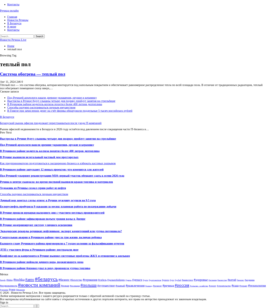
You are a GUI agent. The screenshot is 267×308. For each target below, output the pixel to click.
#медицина (249, 280)
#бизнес (64, 280)
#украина (4, 290)
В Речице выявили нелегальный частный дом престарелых (39, 157)
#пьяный (120, 285)
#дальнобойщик (116, 279)
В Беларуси (14, 23)
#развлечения (135, 285)
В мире (11, 26)
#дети (145, 280)
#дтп (172, 280)
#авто (29, 280)
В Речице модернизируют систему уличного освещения (36, 225)
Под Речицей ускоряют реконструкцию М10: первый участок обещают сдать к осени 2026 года (62, 175)
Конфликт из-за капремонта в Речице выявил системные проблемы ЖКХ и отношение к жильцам (65, 255)
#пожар (65, 285)
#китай (232, 280)
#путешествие (106, 285)
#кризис (240, 280)
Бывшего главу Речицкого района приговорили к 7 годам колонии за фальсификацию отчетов (62, 243)
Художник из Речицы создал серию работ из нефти (33, 188)
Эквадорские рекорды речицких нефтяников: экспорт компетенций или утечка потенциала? (61, 231)
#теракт (243, 285)
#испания (213, 280)
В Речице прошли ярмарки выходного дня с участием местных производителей (52, 212)
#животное (187, 280)
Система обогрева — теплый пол (32, 74)
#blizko (9, 280)
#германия (90, 280)
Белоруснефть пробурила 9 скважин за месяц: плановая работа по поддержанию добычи (58, 206)
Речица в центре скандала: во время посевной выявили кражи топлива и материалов (56, 181)
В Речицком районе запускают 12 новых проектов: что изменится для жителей (52, 169)
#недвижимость (8, 285)
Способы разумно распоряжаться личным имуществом (41, 107)
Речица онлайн (9, 10)
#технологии (257, 285)
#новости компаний (39, 285)
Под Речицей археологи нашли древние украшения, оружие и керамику (52, 97)
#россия (182, 285)
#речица (168, 285)
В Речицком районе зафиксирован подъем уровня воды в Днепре (42, 218)
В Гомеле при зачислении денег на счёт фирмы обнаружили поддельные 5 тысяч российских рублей (69, 110)
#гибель (102, 279)
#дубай (178, 280)
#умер (12, 289)
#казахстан (222, 280)
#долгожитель (155, 280)
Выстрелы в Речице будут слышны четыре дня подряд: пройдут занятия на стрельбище (61, 100)
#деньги (137, 279)
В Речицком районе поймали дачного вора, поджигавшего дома (41, 262)
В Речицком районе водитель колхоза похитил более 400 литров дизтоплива (54, 104)
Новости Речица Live (13, 39)
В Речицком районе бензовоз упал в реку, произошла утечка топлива (45, 268)
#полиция (75, 285)
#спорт (212, 285)
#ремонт (157, 285)
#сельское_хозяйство (199, 286)
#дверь (129, 280)
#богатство (76, 279)
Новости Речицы (17, 20)
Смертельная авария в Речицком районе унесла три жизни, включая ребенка (51, 237)
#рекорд (148, 286)
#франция (20, 290)
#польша (88, 285)
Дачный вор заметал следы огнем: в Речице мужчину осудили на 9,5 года (48, 200)
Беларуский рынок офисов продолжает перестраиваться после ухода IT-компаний (51, 123)
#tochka (19, 280)
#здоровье (201, 280)
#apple (3, 280)
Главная (12, 16)
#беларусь (46, 279)
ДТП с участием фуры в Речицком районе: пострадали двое (39, 249)
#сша (235, 285)
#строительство (224, 286)
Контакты (13, 4)
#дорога (165, 280)
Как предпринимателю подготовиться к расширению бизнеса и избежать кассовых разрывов (58, 163)
